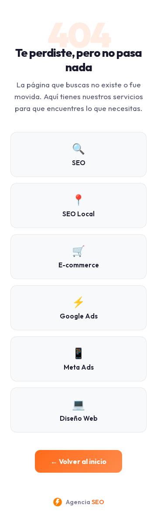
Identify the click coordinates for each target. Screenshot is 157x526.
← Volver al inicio (78, 461)
